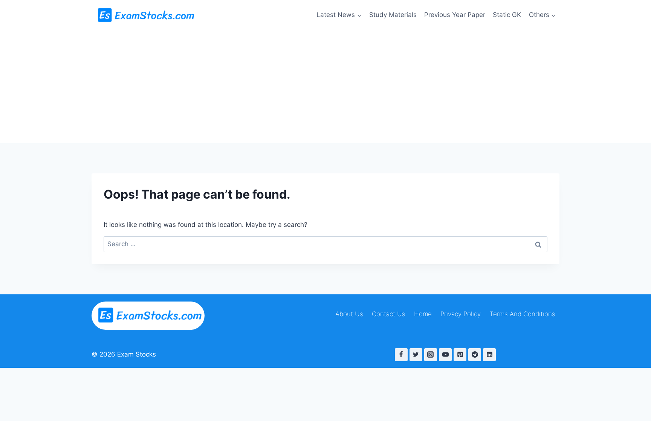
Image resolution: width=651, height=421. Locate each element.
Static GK (507, 14)
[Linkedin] (489, 354)
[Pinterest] (460, 354)
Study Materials (393, 14)
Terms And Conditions (522, 314)
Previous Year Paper (454, 14)
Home (423, 314)
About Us (349, 314)
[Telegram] (474, 354)
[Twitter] (416, 354)
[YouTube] (445, 354)
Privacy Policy (460, 314)
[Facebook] (401, 354)
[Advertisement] (325, 86)
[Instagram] (430, 354)
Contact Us (388, 314)
